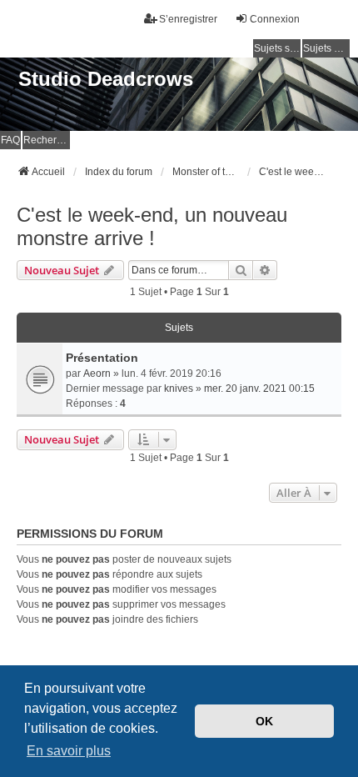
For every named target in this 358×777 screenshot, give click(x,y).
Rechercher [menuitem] (46, 140)
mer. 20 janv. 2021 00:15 (259, 388)
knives (178, 388)
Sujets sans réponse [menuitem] (277, 48)
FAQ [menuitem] (10, 140)
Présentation (102, 357)
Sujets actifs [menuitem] (326, 48)
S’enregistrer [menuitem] (188, 19)
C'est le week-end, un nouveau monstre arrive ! (152, 226)
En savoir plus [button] (69, 751)
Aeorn (97, 373)
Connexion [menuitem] (275, 19)
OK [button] (264, 721)
